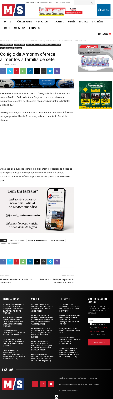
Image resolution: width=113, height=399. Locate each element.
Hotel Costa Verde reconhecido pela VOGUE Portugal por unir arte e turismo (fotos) (13, 322)
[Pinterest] (16, 71)
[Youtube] (51, 384)
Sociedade (17, 48)
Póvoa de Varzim (15, 40)
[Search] (92, 2)
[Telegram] (50, 71)
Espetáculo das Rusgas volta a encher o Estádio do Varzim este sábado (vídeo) (42, 358)
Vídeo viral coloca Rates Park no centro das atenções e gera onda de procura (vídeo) (42, 333)
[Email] (37, 71)
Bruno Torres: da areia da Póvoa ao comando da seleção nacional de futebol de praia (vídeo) (41, 345)
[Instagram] (43, 384)
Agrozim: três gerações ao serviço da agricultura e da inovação (69, 308)
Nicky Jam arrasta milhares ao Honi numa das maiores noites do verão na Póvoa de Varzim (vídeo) (42, 320)
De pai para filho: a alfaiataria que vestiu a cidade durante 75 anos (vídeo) (42, 308)
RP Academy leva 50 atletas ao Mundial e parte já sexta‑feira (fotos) (13, 342)
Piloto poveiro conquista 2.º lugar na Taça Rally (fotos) (14, 333)
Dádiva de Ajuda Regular (38, 240)
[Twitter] (10, 71)
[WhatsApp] (23, 71)
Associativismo (31, 40)
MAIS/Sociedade (6, 48)
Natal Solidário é (57, 240)
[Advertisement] (35, 146)
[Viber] (57, 71)
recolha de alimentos (10, 244)
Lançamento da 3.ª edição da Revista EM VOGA (69, 331)
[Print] (43, 71)
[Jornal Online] (13, 10)
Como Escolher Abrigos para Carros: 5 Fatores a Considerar (70, 340)
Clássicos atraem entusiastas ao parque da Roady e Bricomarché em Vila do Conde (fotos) (69, 352)
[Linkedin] (30, 71)
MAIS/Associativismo (41, 45)
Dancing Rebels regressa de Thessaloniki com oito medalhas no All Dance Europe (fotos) (14, 354)
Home (2, 40)
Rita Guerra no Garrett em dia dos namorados (16, 281)
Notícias (29, 45)
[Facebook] (3, 71)
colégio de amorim (16, 240)
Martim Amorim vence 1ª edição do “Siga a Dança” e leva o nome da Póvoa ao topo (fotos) (13, 309)
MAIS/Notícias (55, 45)
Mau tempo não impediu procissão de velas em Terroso (57, 281)
